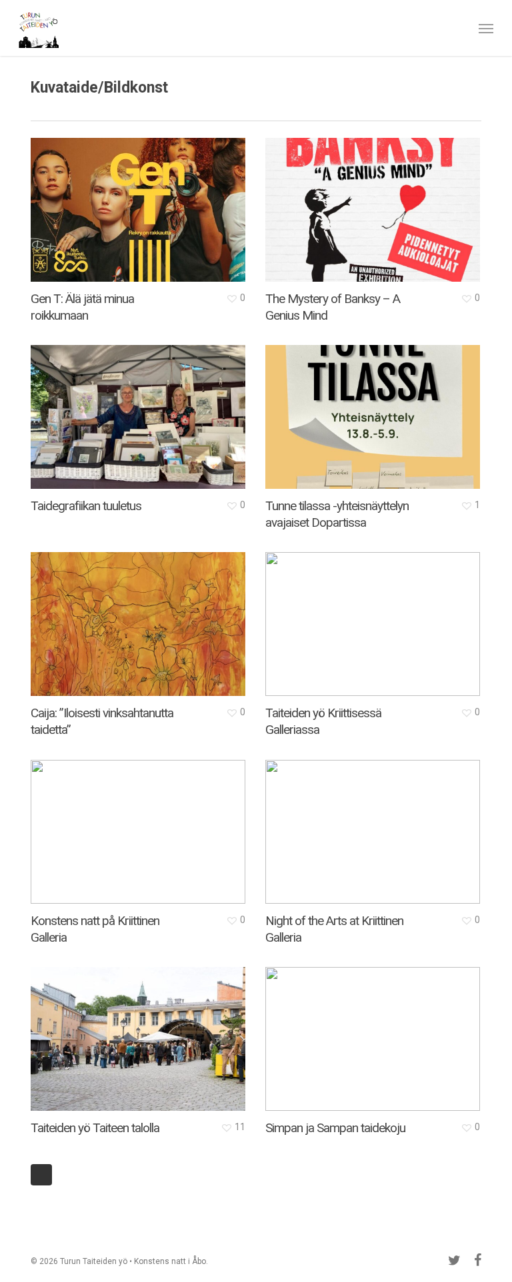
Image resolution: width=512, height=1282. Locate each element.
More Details (141, 200)
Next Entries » (41, 1174)
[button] (486, 28)
